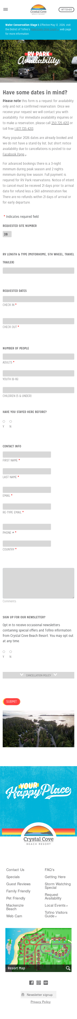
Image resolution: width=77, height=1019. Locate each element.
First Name (10, 460)
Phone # (8, 533)
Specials (13, 876)
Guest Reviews (18, 883)
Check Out (10, 327)
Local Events (55, 905)
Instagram (38, 983)
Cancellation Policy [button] (38, 675)
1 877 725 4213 (24, 128)
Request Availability (53, 896)
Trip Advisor (45, 983)
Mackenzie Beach (15, 907)
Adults (7, 362)
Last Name (10, 477)
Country (8, 549)
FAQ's (49, 869)
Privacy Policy (41, 1001)
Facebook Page (13, 154)
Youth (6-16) (10, 379)
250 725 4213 (60, 123)
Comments (9, 601)
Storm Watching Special (58, 885)
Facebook (31, 983)
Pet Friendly (15, 898)
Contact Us (15, 869)
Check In (8, 305)
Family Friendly (18, 890)
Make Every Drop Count (44, 29)
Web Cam (14, 915)
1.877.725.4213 (66, 9)
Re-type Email (12, 512)
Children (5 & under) (17, 396)
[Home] (38, 9)
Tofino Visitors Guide (56, 914)
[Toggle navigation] (5, 8)
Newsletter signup (40, 994)
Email (6, 496)
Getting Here (55, 876)
